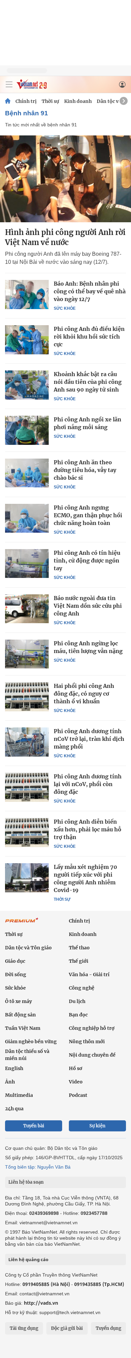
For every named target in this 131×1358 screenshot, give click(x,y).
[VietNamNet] (7, 101)
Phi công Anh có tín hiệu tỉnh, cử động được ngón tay (87, 560)
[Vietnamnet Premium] (22, 924)
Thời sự (50, 101)
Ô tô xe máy (18, 1001)
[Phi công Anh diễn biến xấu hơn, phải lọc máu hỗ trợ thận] (27, 832)
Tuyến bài (33, 1126)
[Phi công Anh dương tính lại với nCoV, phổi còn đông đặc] (27, 787)
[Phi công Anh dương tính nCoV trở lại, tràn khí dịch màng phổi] (27, 741)
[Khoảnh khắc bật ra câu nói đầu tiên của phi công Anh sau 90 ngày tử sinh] (27, 384)
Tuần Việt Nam (22, 1028)
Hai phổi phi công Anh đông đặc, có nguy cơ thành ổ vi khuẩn (84, 694)
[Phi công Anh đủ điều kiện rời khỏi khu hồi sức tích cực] (27, 339)
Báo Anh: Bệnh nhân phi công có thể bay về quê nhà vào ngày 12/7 (90, 291)
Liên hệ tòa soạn (26, 1182)
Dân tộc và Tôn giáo (28, 948)
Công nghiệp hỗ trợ (92, 1028)
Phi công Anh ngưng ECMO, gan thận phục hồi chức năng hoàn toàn (88, 515)
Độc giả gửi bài (67, 1328)
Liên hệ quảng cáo (28, 1259)
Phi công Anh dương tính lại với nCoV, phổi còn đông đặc (88, 784)
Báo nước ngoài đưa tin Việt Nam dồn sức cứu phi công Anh (88, 606)
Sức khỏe (65, 308)
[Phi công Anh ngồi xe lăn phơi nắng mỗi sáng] (27, 430)
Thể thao (79, 948)
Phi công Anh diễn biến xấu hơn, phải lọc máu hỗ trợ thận (87, 829)
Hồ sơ (75, 1068)
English (14, 1068)
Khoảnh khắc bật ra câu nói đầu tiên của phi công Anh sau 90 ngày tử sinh (88, 382)
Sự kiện (97, 1126)
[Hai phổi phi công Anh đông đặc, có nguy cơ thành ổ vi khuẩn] (27, 696)
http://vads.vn (41, 1303)
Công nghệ (81, 988)
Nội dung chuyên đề (92, 1055)
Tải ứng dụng (24, 1328)
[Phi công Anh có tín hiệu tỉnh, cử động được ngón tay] (27, 563)
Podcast (78, 1095)
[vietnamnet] (31, 87)
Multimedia (19, 1095)
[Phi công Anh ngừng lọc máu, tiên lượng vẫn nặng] (27, 654)
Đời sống (15, 974)
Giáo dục (15, 961)
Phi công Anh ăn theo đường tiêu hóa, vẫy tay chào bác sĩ (85, 470)
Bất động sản (20, 1015)
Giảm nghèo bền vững (31, 1042)
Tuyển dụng (108, 1328)
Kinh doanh (78, 101)
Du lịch (77, 1001)
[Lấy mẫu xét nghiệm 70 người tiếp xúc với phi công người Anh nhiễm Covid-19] (27, 877)
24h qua (14, 1109)
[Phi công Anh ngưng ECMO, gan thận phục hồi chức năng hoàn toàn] (27, 518)
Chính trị (26, 101)
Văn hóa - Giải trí (89, 974)
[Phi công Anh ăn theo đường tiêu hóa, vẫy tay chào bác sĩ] (27, 473)
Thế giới (78, 961)
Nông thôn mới (87, 1042)
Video (76, 1082)
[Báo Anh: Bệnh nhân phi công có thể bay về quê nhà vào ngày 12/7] (27, 294)
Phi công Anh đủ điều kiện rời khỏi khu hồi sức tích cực (89, 337)
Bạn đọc (78, 1015)
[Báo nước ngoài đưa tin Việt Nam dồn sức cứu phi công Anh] (27, 608)
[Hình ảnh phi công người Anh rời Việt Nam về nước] (65, 178)
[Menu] (9, 84)
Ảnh (10, 1082)
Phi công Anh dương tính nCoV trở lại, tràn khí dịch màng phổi (89, 739)
